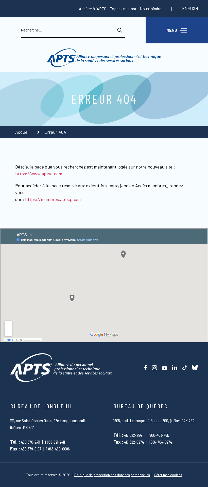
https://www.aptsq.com (38, 173)
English (190, 8)
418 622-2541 (133, 435)
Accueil (22, 132)
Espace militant (123, 8)
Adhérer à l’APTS (92, 8)
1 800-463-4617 (158, 435)
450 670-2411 (30, 442)
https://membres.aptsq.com (53, 199)
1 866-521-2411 (55, 442)
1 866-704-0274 (160, 442)
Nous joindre (150, 8)
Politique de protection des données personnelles (112, 475)
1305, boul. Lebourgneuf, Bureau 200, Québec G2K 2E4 (153, 420)
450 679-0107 (31, 448)
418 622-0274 (134, 442)
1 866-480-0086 (58, 448)
